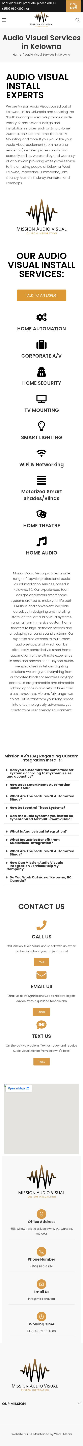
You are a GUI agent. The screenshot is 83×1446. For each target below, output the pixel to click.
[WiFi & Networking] (41, 453)
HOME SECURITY (41, 383)
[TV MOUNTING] (41, 399)
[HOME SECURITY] (41, 372)
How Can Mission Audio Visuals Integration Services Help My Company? (34, 865)
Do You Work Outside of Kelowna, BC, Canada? (41, 879)
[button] (41, 773)
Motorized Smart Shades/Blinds (41, 495)
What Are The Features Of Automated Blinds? (42, 798)
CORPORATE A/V (41, 356)
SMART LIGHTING (41, 437)
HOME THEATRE (41, 525)
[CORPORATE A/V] (41, 344)
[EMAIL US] (41, 975)
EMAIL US (41, 986)
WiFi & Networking (41, 464)
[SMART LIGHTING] (41, 426)
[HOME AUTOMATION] (41, 317)
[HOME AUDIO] (41, 541)
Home (17, 55)
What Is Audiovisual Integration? (38, 831)
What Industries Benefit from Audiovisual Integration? (35, 841)
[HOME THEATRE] (41, 514)
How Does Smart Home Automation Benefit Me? (40, 786)
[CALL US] (41, 925)
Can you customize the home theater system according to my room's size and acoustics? (40, 773)
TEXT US (41, 1036)
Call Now (73, 6)
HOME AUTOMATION (41, 328)
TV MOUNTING (41, 410)
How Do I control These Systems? (37, 807)
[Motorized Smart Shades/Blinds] (41, 480)
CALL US (41, 936)
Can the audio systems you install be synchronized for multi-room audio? (41, 817)
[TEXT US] (41, 1025)
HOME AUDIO (41, 552)
